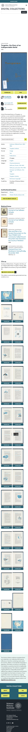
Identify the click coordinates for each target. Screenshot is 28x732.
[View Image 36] (6, 642)
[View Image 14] (6, 415)
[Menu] (26, 5)
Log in (22, 695)
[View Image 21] (18, 477)
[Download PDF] (2, 103)
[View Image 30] (6, 580)
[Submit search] (25, 139)
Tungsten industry (14, 176)
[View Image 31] (18, 580)
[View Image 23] (18, 498)
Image (11, 151)
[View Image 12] (6, 394)
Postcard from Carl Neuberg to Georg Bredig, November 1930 (17, 251)
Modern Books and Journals (17, 195)
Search (24, 12)
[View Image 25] (18, 518)
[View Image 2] (6, 295)
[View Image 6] (6, 333)
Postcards (19, 246)
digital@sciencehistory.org (8, 680)
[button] (15, 272)
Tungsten (12, 174)
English (11, 160)
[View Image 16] (6, 436)
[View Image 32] (6, 604)
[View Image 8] (6, 353)
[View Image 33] (18, 600)
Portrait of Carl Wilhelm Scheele (16, 211)
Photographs (12, 246)
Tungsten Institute (14, 148)
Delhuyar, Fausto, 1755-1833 (17, 165)
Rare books (11, 229)
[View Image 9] (18, 353)
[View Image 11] (18, 374)
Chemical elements (15, 163)
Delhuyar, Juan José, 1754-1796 (18, 167)
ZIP (5, 108)
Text (11, 153)
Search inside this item (7, 139)
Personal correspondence (15, 247)
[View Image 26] (6, 539)
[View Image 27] (18, 539)
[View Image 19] (18, 456)
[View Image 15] (18, 415)
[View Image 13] (18, 394)
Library (11, 192)
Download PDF (22, 103)
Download (7, 92)
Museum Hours (13, 1)
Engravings (11, 208)
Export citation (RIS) (8, 272)
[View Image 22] (6, 498)
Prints (23, 208)
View (20, 92)
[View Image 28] (6, 559)
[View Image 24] (6, 518)
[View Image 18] (6, 456)
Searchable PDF (8, 103)
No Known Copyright (15, 178)
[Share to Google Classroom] (25, 97)
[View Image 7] (18, 333)
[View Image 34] (6, 621)
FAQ (23, 690)
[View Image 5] (18, 316)
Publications (4, 43)
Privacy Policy (9, 729)
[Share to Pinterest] (22, 97)
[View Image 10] (6, 374)
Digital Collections (13, 8)
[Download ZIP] (2, 108)
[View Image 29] (18, 559)
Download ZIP (22, 108)
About (5, 690)
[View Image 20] (6, 477)
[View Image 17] (18, 436)
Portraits (18, 208)
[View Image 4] (6, 312)
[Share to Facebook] (18, 97)
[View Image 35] (18, 625)
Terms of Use (8, 730)
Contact (5, 695)
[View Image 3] (18, 291)
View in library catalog (9, 198)
